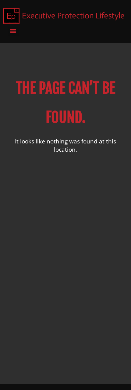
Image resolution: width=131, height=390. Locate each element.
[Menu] (13, 31)
